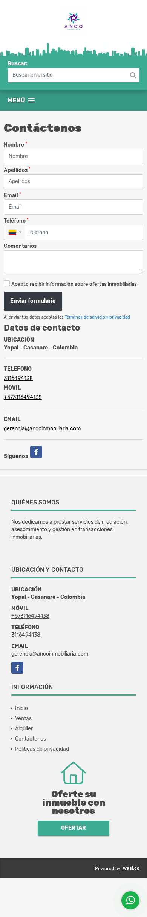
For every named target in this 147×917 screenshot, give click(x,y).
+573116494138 (23, 397)
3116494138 (18, 378)
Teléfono (16, 220)
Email (12, 195)
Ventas (23, 718)
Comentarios (20, 246)
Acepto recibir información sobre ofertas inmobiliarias (74, 284)
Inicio (21, 708)
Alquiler (24, 728)
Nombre (15, 144)
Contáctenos (30, 739)
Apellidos (17, 169)
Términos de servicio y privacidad (97, 317)
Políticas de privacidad (42, 749)
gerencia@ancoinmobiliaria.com (42, 428)
